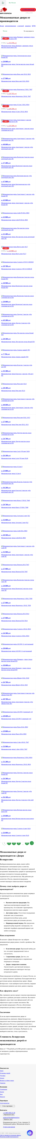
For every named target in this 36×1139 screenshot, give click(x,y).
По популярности (29, 31)
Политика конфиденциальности (9, 1136)
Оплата (2, 1078)
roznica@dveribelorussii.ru (11, 1117)
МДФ (34, 26)
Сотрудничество (4, 1103)
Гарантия (2, 1083)
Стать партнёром (7, 1106)
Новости (2, 1096)
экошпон (28, 26)
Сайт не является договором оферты (10, 1135)
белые (2, 26)
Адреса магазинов (9, 1127)
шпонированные (10, 26)
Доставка (2, 1075)
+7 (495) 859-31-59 (28, 9)
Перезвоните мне (9, 1114)
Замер (1, 1070)
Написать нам (8, 1119)
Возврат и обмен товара (7, 1080)
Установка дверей (5, 1073)
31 (27, 843)
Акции (2, 1092)
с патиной (20, 26)
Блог (1, 1094)
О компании (3, 1089)
